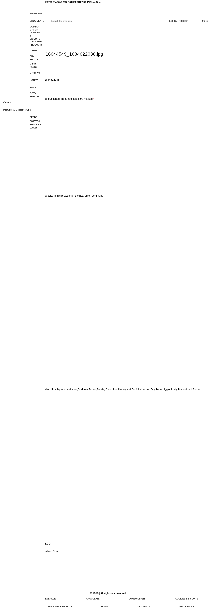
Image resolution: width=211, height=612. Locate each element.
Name (16, 145)
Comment (18, 106)
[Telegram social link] (48, 85)
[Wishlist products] (192, 21)
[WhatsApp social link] (207, 2)
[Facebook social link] (191, 2)
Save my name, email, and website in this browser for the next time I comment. (57, 195)
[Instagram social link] (195, 2)
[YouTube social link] (199, 2)
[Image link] (107, 561)
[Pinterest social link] (203, 2)
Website (17, 176)
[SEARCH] (161, 21)
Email (16, 161)
